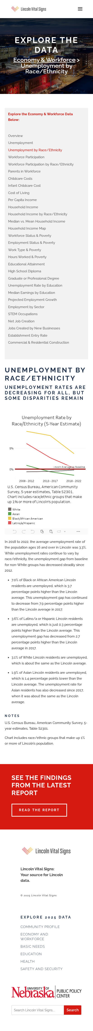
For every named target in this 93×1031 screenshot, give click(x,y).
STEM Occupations (22, 314)
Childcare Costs (20, 179)
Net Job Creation (21, 321)
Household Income (23, 207)
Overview (15, 136)
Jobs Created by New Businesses (34, 328)
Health (28, 961)
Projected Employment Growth (32, 300)
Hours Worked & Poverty (27, 257)
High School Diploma (24, 271)
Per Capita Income (22, 200)
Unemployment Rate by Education (35, 285)
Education (31, 954)
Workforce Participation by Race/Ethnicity (41, 164)
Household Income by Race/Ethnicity (37, 214)
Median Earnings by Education (31, 293)
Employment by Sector (26, 307)
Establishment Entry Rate (27, 335)
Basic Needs (33, 947)
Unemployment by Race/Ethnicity (35, 150)
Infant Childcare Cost (24, 186)
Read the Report (39, 810)
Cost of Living (18, 193)
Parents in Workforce (24, 171)
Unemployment (20, 143)
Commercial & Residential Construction (38, 342)
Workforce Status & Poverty (29, 236)
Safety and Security (42, 969)
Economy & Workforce (44, 59)
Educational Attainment (26, 264)
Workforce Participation (26, 157)
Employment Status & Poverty (31, 243)
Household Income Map (27, 228)
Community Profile (40, 927)
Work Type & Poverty (24, 250)
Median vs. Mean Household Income (36, 221)
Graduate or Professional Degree (33, 278)
